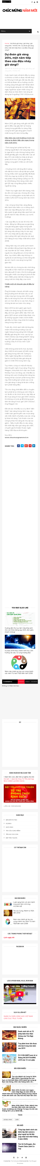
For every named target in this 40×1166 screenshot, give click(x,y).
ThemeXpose (15, 1161)
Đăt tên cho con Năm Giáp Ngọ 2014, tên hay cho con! (24, 1087)
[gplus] (18, 1158)
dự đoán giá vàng (16, 43)
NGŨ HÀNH (9, 827)
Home (7, 43)
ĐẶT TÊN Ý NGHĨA (11, 838)
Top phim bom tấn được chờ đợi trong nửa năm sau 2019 (27, 1046)
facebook (34, 681)
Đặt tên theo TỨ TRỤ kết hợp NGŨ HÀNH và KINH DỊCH (19, 780)
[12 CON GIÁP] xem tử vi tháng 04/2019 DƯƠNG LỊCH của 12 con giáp (27, 1057)
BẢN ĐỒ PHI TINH (11, 820)
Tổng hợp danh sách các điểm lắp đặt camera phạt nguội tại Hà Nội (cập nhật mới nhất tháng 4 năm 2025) (28, 1134)
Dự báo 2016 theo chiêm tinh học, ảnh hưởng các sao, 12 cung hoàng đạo (19, 652)
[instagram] (37, 2)
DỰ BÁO (8, 823)
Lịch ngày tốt (9, 937)
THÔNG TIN (16, 45)
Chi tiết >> (7, 779)
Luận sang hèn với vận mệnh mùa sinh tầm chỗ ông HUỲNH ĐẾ (24, 904)
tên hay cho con (12, 834)
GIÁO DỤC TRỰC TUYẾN (13, 1018)
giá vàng (26, 43)
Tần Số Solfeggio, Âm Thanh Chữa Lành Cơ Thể (27, 1146)
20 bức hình (8, 1119)
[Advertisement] (20, 528)
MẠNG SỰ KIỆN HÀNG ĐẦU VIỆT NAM (18, 1016)
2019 (16, 1119)
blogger (21, 681)
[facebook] (26, 1158)
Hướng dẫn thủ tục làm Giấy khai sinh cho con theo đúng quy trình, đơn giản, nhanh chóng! (19, 630)
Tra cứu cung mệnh (13, 830)
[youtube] (34, 2)
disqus (27, 681)
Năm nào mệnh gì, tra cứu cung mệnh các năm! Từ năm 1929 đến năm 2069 (19, 672)
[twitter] (22, 1158)
